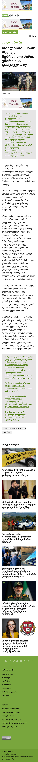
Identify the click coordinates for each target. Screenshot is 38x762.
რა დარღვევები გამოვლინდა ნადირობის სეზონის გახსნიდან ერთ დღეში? (17, 537)
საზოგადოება (7, 678)
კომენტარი (6, 685)
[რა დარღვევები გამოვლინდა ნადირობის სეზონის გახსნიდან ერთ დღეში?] (19, 521)
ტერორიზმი (7, 432)
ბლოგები (6, 695)
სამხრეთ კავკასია (9, 692)
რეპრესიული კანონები (11, 719)
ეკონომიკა (6, 681)
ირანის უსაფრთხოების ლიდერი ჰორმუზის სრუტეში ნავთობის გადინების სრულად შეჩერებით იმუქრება (18, 608)
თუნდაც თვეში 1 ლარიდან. (17, 407)
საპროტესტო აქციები (11, 712)
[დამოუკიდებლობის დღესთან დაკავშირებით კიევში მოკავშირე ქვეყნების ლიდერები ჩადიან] (19, 556)
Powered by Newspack (9, 754)
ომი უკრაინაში (8, 716)
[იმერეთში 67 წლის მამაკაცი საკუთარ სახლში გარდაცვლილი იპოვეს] (19, 457)
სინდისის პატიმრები (10, 709)
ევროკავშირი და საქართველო (14, 723)
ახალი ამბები (12, 42)
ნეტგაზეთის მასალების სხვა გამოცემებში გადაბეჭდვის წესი (17, 758)
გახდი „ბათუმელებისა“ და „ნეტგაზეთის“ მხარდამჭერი (18, 401)
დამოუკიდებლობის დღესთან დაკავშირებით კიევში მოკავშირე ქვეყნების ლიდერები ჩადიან (19, 572)
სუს (24, 428)
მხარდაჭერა (9, 32)
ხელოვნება (6, 688)
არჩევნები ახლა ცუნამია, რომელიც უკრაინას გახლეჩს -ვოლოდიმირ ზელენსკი (19, 504)
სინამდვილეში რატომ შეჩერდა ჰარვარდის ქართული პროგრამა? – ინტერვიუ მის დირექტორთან (15, 646)
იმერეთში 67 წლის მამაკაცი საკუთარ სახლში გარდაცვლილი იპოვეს (18, 472)
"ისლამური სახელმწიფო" (12, 428)
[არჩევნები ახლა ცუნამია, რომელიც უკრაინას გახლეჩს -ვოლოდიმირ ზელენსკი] (19, 489)
